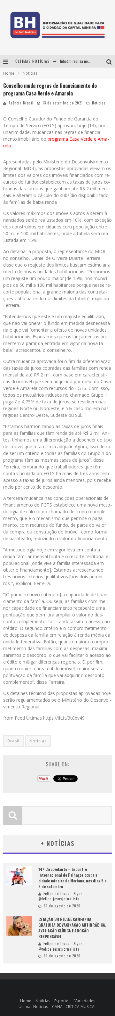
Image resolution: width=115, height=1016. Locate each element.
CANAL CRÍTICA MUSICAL (74, 1006)
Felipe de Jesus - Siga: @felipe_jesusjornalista (60, 896)
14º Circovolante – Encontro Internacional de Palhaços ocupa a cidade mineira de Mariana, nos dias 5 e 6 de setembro (72, 877)
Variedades (84, 1001)
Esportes (62, 1001)
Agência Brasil (21, 102)
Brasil (13, 741)
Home (8, 73)
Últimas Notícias (33, 1006)
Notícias (99, 102)
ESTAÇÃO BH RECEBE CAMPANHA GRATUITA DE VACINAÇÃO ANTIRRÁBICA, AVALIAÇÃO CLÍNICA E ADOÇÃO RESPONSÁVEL (72, 927)
